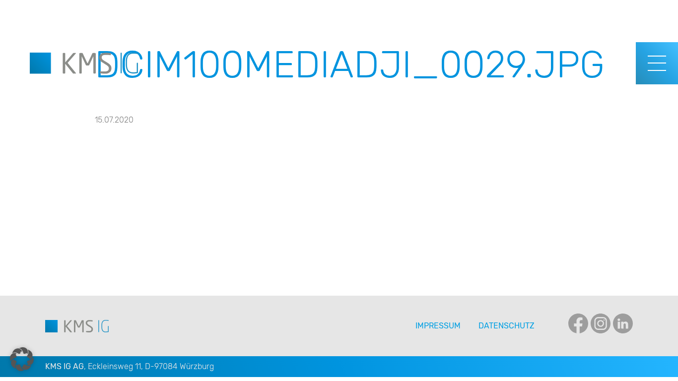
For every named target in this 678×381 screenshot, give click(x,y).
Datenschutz (506, 325)
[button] (22, 359)
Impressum (438, 325)
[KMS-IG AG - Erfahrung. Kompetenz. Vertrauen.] (84, 63)
